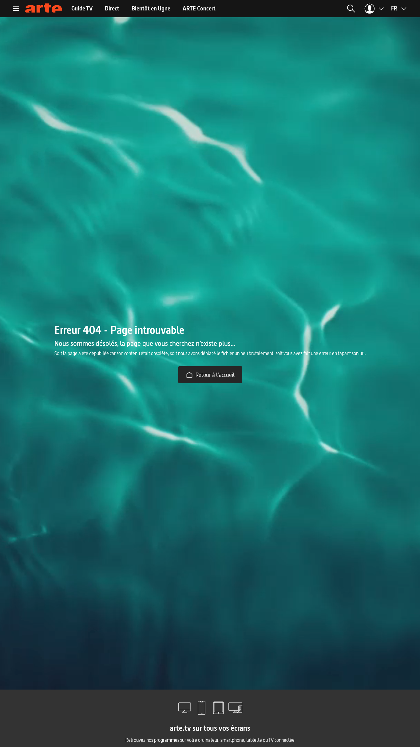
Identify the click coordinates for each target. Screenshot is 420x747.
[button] (351, 9)
